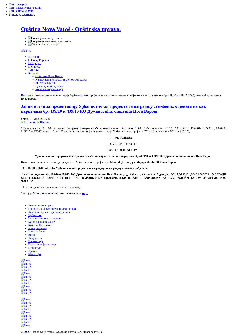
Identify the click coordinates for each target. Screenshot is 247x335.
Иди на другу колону (22, 14)
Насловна (27, 95)
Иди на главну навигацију (25, 7)
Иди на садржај (18, 4)
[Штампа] (43, 122)
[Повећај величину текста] (45, 38)
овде (78, 187)
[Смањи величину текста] (44, 44)
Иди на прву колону (21, 10)
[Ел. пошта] (28, 122)
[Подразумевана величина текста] (49, 41)
